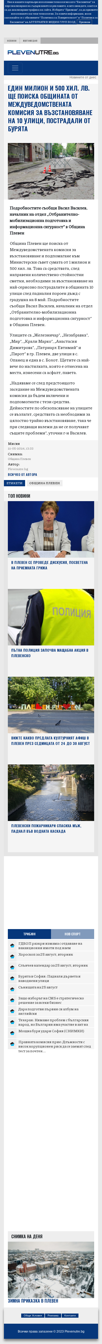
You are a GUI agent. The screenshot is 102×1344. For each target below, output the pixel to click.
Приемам (84, 22)
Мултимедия (30, 40)
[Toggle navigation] (15, 68)
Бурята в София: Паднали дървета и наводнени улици (49, 978)
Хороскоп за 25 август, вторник (45, 954)
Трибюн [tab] (29, 934)
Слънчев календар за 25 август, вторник (53, 965)
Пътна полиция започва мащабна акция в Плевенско (49, 652)
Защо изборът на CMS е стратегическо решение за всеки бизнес (51, 1000)
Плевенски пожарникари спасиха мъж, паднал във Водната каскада (46, 828)
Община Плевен (44, 483)
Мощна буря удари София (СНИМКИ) (51, 1030)
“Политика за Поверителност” (59, 17)
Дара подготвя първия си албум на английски (48, 1011)
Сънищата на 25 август (38, 987)
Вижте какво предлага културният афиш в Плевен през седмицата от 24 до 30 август (50, 740)
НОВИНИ (11, 40)
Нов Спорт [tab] (73, 934)
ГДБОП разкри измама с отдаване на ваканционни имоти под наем (50, 945)
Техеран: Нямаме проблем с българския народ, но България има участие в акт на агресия (53, 1024)
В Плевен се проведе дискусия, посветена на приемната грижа (49, 564)
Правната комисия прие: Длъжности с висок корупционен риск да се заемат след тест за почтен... (54, 1046)
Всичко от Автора (22, 474)
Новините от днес (83, 77)
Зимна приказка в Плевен (33, 1301)
